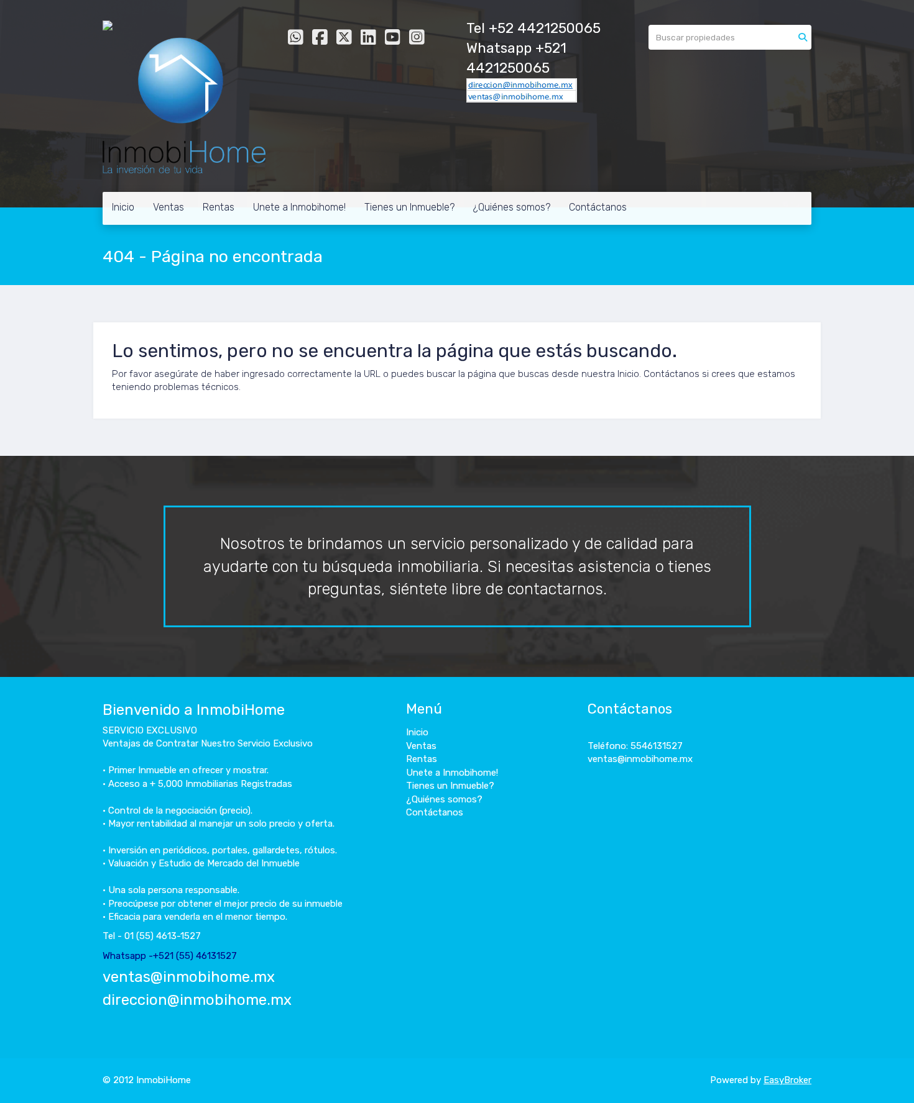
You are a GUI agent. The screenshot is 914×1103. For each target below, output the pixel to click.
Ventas (168, 207)
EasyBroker (787, 1080)
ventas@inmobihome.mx (189, 977)
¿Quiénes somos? (511, 207)
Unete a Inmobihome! (299, 207)
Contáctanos (598, 207)
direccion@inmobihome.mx (197, 1000)
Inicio (123, 207)
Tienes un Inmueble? (409, 207)
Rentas (218, 207)
